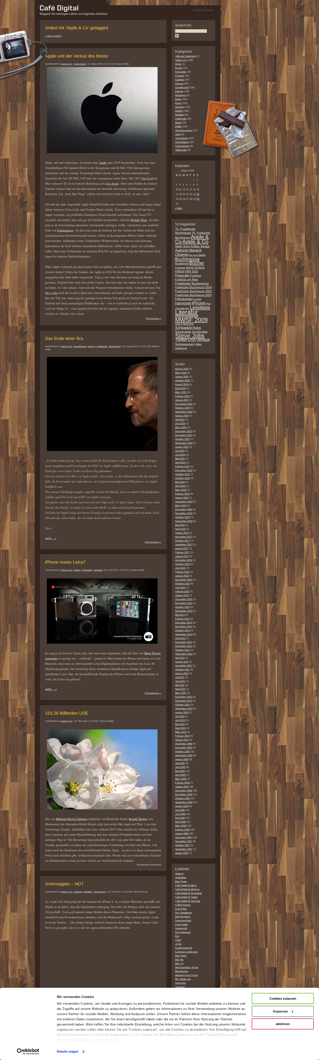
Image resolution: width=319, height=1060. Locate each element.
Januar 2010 (181, 739)
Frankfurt (195, 275)
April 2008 (180, 821)
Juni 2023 (180, 454)
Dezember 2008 (183, 790)
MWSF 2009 (191, 320)
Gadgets (98, 570)
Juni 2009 (180, 767)
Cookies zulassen (283, 998)
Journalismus (182, 308)
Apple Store (182, 246)
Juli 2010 (179, 716)
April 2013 (180, 638)
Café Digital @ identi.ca (187, 889)
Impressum (208, 10)
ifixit (177, 936)
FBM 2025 (191, 271)
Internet (91, 346)
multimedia (102, 346)
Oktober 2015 (182, 583)
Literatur (179, 107)
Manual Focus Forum (186, 975)
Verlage (203, 340)
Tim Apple (112, 183)
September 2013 (183, 634)
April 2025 (180, 388)
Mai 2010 (180, 724)
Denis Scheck (195, 267)
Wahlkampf (181, 348)
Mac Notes (181, 955)
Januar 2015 (181, 595)
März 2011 (180, 693)
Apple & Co (66, 64)
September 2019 (183, 501)
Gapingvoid (181, 928)
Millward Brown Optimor (71, 819)
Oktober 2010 (182, 704)
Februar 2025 (182, 396)
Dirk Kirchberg (182, 916)
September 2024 (183, 411)
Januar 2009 (181, 786)
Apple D (179, 873)
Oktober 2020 (182, 478)
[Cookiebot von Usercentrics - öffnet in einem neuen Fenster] (28, 1051)
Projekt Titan (139, 220)
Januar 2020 (181, 497)
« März (179, 208)
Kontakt (197, 10)
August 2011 (181, 673)
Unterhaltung (182, 142)
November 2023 (183, 435)
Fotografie (87, 570)
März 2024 (180, 427)
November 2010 (183, 700)
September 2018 (183, 521)
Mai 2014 (180, 615)
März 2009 (180, 779)
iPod (208, 303)
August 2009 (181, 759)
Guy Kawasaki (183, 932)
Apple (102, 163)
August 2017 (181, 548)
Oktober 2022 (182, 474)
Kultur (178, 99)
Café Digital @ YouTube (187, 901)
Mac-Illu (179, 959)
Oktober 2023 (182, 439)
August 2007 (181, 853)
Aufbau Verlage (200, 246)
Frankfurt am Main (186, 279)
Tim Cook (147, 178)
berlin (202, 255)
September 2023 (183, 443)
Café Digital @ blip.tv (186, 885)
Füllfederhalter (184, 299)
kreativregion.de (183, 948)
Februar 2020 (182, 493)
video (198, 344)
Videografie (181, 150)
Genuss (179, 83)
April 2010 (180, 728)
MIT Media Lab (183, 979)
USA (192, 340)
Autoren (182, 250)
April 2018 (180, 529)
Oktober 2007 (182, 845)
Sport (178, 134)
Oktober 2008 (182, 798)
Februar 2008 (182, 829)
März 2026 (180, 372)
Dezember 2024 (183, 404)
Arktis (178, 64)
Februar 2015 (182, 591)
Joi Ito (178, 944)
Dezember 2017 (183, 536)
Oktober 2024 (182, 408)
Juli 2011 (179, 677)
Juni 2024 (180, 423)
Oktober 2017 (182, 540)
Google (197, 299)
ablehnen (283, 1024)
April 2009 (180, 775)
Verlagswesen (184, 344)
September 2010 (183, 708)
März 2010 (180, 732)
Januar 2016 (181, 575)
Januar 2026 (181, 376)
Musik (178, 122)
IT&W (178, 940)
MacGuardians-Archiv (186, 967)
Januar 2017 (181, 556)
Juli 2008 (179, 810)
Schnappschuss (183, 130)
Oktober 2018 (182, 517)
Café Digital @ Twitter (186, 897)
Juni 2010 (180, 720)
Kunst (178, 103)
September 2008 (183, 802)
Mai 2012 (180, 657)
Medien (179, 111)
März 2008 (180, 825)
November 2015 (183, 579)
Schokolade (183, 331)
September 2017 (183, 544)
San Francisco (184, 323)
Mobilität (88, 892)
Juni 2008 (180, 814)
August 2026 (181, 369)
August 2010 (181, 712)
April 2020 (180, 486)
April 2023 (180, 462)
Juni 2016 (180, 568)
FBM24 (179, 271)
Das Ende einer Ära (64, 338)
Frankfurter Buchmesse (192, 283)
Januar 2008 (181, 833)
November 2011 (183, 665)
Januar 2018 (181, 533)
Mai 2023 (180, 458)
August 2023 (181, 447)
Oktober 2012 (182, 650)
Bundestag (182, 263)
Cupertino (180, 267)
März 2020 (180, 490)
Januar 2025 (181, 400)
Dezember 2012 (183, 642)
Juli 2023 (179, 451)
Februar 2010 (182, 736)
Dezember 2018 (183, 509)
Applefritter (180, 877)
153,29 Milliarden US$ (66, 713)
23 (198, 194)
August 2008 (181, 806)
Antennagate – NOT (64, 883)
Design (77, 570)
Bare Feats (181, 881)
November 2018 (183, 513)
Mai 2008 (180, 818)
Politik (178, 126)
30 (198, 199)
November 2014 (183, 603)
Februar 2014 (182, 618)
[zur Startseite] (73, 14)
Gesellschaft (80, 346)
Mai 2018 (180, 525)
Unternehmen (182, 146)
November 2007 (183, 841)
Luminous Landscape (186, 951)
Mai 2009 (180, 771)
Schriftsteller (200, 331)
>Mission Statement (185, 56)
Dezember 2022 (183, 470)
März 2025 (180, 392)
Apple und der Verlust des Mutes (76, 56)
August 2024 (181, 415)
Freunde (179, 75)
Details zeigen (67, 1051)
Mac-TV (179, 963)
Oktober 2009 (182, 751)
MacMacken (181, 971)
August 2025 (181, 384)
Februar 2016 (182, 572)
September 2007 (183, 849)
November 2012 (183, 646)
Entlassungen (65, 230)
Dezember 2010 (183, 697)
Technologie (80, 64)
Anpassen (280, 1011)
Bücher (196, 262)
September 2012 (183, 654)
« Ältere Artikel (53, 35)
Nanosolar (180, 983)
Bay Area (193, 255)
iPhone (198, 303)
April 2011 (180, 689)
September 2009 (183, 755)
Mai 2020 (180, 482)
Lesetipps (200, 307)
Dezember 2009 (183, 743)
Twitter (181, 339)
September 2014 (183, 611)
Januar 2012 (181, 661)
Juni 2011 (180, 681)
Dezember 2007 (183, 837)
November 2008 (183, 794)
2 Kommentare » (152, 541)
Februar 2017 (182, 552)
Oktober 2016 (182, 564)
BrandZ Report (138, 819)
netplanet (180, 987)
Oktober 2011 (182, 669)
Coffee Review (183, 905)
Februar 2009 (182, 782)
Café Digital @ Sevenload (188, 893)
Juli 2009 (179, 763)
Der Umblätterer (183, 912)
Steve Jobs (51, 293)
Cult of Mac (181, 908)
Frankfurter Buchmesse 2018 (193, 287)
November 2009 (183, 747)
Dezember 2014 (183, 599)
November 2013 (183, 626)
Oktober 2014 (182, 607)
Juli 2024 (179, 419)
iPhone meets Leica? (65, 562)
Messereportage (186, 316)
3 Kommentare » (152, 692)
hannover (183, 303)
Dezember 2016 (183, 560)
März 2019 (180, 505)
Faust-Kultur (181, 924)
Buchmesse (187, 258)
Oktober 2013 (182, 630)
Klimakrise (180, 95)
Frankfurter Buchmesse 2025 (193, 295)
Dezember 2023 (183, 431)
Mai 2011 (179, 685)
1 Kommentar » (153, 318)
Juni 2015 (180, 587)
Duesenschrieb (183, 920)
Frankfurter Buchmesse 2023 (193, 291)
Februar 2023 (182, 466)
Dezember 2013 (183, 622)
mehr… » (50, 538)
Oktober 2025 (182, 380)
